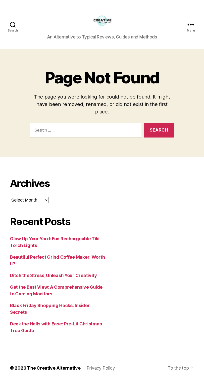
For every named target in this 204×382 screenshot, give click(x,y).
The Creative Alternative (54, 368)
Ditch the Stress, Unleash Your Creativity (53, 275)
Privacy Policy (101, 368)
